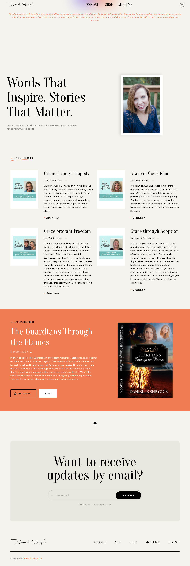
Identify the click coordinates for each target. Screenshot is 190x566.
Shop (133, 542)
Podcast (100, 542)
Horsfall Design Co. (33, 558)
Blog (117, 542)
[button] (182, 5)
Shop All (48, 393)
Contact (174, 542)
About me (152, 542)
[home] (22, 5)
